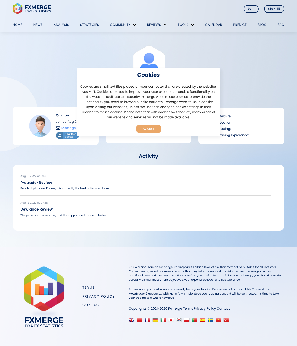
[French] (148, 321)
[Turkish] (227, 321)
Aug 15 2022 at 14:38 (33, 176)
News (38, 24)
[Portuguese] (196, 321)
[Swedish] (211, 321)
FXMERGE (32, 8)
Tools (183, 24)
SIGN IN (274, 9)
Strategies (89, 24)
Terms (88, 287)
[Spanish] (203, 321)
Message (68, 128)
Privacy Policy (98, 296)
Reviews (154, 24)
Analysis (61, 24)
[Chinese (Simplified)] (140, 321)
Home (17, 24)
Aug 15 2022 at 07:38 (34, 203)
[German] (156, 321)
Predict (240, 24)
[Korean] (180, 321)
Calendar (213, 24)
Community (120, 24)
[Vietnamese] (219, 321)
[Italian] (164, 321)
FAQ (281, 24)
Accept (149, 129)
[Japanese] (172, 321)
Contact (92, 305)
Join (251, 9)
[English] (132, 321)
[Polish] (188, 321)
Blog (262, 24)
